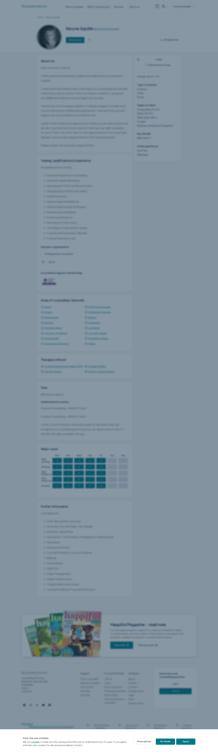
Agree (186, 741)
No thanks (165, 741)
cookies (35, 741)
